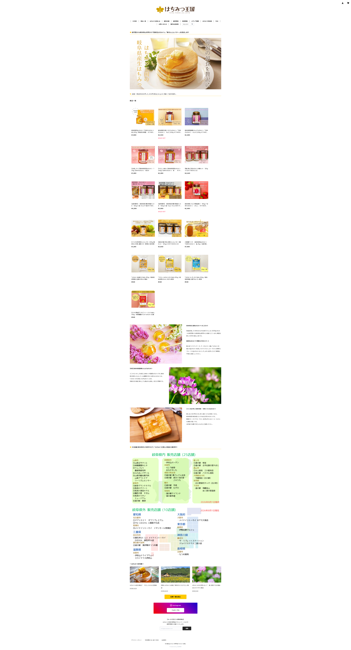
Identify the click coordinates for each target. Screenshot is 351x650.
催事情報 (185, 21)
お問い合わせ (163, 24)
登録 (187, 628)
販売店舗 (166, 21)
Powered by (173, 646)
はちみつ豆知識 (207, 21)
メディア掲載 (195, 21)
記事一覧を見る (175, 597)
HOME (135, 21)
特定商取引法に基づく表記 (152, 640)
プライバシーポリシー (136, 640)
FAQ (217, 21)
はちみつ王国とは (155, 21)
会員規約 (164, 640)
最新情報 (176, 21)
